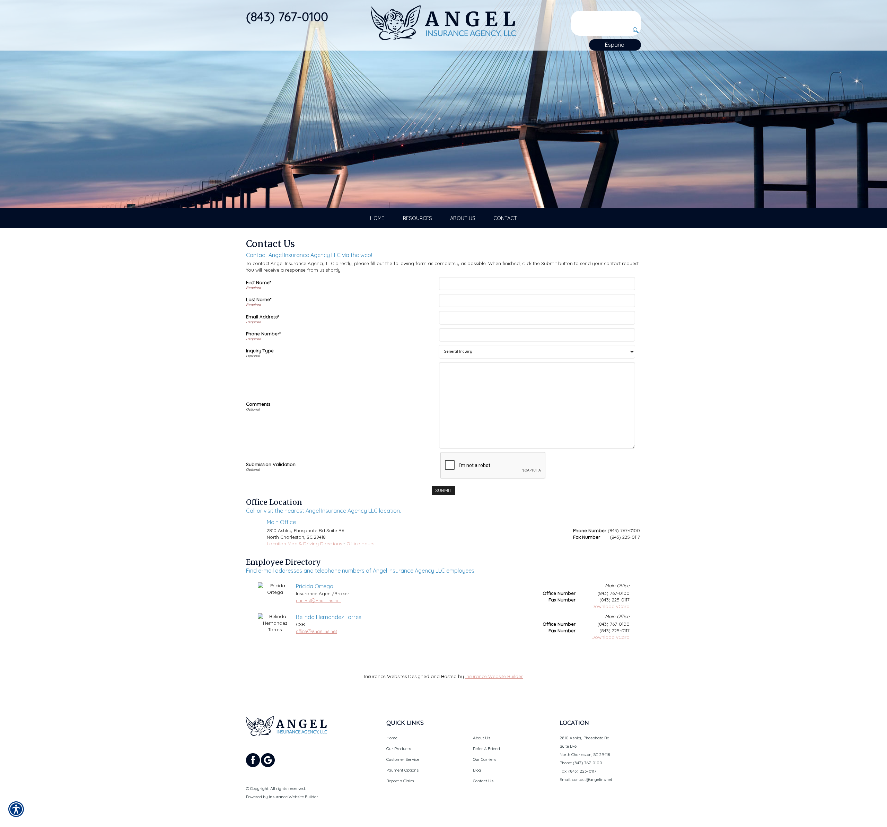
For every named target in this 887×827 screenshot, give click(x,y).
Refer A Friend (486, 748)
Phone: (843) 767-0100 (581, 762)
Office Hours (360, 543)
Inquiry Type (260, 350)
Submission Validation (271, 464)
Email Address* (262, 316)
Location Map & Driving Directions (304, 543)
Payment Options (402, 770)
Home (391, 737)
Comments (258, 404)
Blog (477, 770)
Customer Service (402, 759)
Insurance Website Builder (494, 676)
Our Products (398, 748)
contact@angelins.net (592, 779)
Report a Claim (400, 780)
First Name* (258, 282)
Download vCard (610, 606)
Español (615, 44)
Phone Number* (263, 333)
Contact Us (483, 780)
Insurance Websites (385, 676)
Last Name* (258, 299)
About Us (481, 737)
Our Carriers (484, 759)
